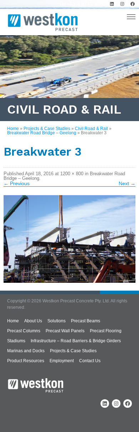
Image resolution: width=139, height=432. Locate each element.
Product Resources (25, 360)
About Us (33, 320)
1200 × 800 (71, 173)
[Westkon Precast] (42, 22)
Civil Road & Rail (91, 128)
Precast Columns (23, 330)
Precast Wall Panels (65, 330)
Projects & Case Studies (47, 128)
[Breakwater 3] (69, 239)
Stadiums (16, 340)
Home (13, 128)
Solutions (56, 320)
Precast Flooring (106, 330)
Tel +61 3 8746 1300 (82, 4)
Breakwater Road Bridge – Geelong (41, 132)
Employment (62, 360)
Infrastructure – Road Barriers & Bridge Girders (76, 340)
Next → (127, 183)
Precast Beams (85, 320)
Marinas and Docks (26, 350)
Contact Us (90, 360)
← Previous (17, 183)
